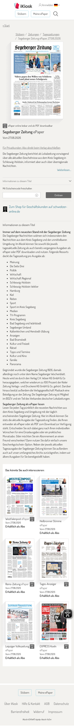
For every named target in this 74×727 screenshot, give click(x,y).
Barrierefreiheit (20, 712)
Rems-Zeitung (17, 584)
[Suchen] (55, 14)
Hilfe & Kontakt (31, 704)
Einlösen (59, 195)
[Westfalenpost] (19, 495)
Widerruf (38, 712)
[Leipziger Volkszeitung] (19, 621)
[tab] (37, 188)
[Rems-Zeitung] (19, 559)
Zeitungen (33, 34)
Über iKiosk (11, 704)
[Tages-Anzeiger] (54, 559)
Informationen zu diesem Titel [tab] (17, 181)
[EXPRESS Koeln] (54, 621)
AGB (47, 704)
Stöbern (21, 14)
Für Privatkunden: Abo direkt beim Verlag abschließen (31, 148)
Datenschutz (61, 704)
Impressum (55, 712)
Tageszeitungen (51, 34)
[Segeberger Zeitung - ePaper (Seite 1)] (37, 80)
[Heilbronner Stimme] (54, 496)
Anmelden (47, 5)
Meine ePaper (40, 14)
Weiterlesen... (64, 170)
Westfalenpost (17, 519)
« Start (6, 25)
